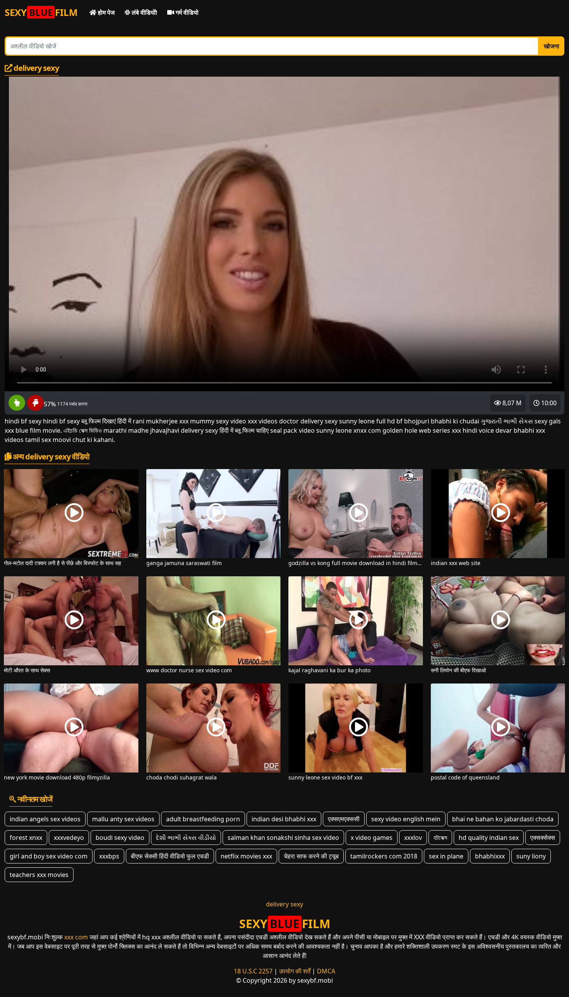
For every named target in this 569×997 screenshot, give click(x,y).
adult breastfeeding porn (203, 819)
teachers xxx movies (39, 874)
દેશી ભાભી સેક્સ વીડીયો (186, 837)
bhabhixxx (490, 856)
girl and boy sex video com (48, 856)
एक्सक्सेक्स (542, 837)
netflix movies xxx (246, 856)
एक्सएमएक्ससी (344, 819)
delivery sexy (284, 904)
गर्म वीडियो (186, 12)
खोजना (551, 46)
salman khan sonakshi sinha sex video (283, 837)
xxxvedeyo (69, 837)
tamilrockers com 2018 (383, 856)
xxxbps (109, 856)
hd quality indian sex (489, 837)
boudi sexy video (120, 837)
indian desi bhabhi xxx (284, 819)
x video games (371, 837)
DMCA (326, 971)
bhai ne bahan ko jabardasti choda (503, 819)
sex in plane (446, 856)
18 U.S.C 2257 (253, 971)
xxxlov (413, 837)
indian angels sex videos (45, 819)
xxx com (76, 937)
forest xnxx (26, 837)
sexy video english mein (405, 819)
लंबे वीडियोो (143, 12)
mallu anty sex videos (123, 819)
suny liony (531, 856)
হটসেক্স (440, 837)
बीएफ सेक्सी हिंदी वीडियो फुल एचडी (170, 856)
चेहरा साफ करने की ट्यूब (311, 856)
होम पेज (105, 12)
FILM (41, 12)
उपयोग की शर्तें (294, 971)
